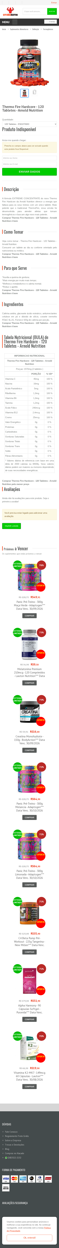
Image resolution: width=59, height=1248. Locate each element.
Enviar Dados (29, 171)
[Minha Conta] (13, 2)
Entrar (54, 2)
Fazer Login (11, 526)
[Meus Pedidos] (5, 2)
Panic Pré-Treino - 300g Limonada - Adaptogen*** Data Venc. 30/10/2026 (29, 874)
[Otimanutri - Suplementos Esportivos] (10, 11)
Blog (7, 1149)
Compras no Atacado (14, 1153)
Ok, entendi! (29, 1238)
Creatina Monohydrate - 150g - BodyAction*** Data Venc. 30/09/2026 (29, 740)
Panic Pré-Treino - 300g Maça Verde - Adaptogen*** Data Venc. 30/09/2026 (29, 605)
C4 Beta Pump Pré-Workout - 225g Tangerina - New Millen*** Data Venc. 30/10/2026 (29, 943)
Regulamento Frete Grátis (17, 1136)
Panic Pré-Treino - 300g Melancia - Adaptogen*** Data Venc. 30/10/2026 (29, 807)
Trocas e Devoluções (14, 1144)
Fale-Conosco (11, 1131)
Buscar (52, 11)
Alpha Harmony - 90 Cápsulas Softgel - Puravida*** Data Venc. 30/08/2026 (29, 1011)
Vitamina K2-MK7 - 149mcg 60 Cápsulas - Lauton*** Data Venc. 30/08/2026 (29, 1076)
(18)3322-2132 (14, 1157)
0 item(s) (52, 21)
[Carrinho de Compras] (20, 2)
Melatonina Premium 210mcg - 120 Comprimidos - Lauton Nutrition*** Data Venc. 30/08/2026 (29, 674)
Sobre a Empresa (13, 1140)
